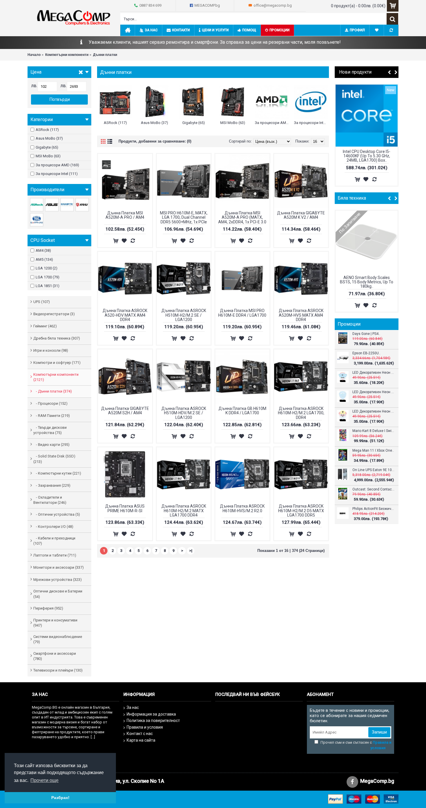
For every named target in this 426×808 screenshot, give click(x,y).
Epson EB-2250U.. (366, 353)
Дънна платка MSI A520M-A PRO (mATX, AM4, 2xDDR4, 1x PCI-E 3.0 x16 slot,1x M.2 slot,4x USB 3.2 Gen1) (242, 218)
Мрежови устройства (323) (57, 579)
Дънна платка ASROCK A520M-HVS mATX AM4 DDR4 (301, 315)
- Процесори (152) (50, 403)
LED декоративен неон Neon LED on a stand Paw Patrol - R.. (373, 411)
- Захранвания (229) (51, 485)
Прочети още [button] (44, 780)
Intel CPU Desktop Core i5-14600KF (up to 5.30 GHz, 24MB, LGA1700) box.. (366, 156)
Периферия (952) (48, 608)
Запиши (379, 732)
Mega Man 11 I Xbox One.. (373, 451)
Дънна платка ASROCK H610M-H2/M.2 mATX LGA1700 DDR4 (183, 510)
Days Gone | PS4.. (366, 334)
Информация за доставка (151, 714)
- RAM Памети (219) (51, 415)
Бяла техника (352, 198)
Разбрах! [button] (60, 797)
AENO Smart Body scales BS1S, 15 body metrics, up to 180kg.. (366, 282)
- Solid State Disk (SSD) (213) (54, 459)
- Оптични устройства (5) (56, 514)
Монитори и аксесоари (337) (58, 567)
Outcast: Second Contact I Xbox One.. (373, 489)
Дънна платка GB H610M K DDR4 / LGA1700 (242, 410)
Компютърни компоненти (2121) (56, 377)
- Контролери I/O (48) (53, 526)
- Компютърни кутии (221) (57, 473)
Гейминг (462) (45, 326)
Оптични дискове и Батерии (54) (57, 594)
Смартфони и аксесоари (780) (54, 656)
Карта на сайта (141, 740)
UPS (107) (41, 302)
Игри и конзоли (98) (50, 350)
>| (190, 550)
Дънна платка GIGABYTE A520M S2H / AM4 (125, 410)
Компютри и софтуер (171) (57, 362)
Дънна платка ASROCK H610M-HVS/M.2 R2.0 (242, 508)
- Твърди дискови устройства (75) (50, 430)
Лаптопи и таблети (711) (54, 555)
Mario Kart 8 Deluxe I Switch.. (373, 431)
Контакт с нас (140, 733)
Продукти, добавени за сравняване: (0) (155, 141)
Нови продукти (355, 72)
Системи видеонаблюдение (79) (57, 639)
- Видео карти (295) (51, 444)
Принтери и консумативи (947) (55, 623)
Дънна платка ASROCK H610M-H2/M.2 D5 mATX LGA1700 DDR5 (301, 510)
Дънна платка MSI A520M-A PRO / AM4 (124, 215)
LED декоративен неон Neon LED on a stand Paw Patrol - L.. (373, 373)
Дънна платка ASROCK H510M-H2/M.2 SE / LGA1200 (183, 315)
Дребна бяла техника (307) (56, 338)
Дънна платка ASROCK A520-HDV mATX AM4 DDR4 (125, 315)
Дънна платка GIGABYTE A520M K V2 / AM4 (301, 215)
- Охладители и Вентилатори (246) (49, 500)
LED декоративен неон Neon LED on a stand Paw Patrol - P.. (373, 392)
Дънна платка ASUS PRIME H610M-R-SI (125, 508)
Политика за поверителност (153, 720)
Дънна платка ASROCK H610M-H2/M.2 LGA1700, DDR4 (301, 413)
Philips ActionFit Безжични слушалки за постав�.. (373, 509)
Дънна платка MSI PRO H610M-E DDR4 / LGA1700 (242, 312)
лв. (34, 85)
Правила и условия (145, 727)
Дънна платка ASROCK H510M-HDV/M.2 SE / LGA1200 (183, 413)
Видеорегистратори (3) (54, 314)
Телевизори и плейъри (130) (58, 670)
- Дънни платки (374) (52, 391)
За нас (133, 707)
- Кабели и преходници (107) (54, 541)
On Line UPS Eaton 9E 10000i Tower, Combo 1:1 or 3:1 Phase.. (373, 470)
